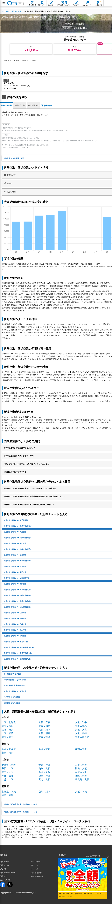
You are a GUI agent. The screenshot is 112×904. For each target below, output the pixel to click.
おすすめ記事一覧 (93, 856)
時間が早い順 (20, 105)
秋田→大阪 (7, 768)
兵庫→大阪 (81, 772)
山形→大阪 (44, 768)
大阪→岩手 (81, 722)
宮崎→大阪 (44, 779)
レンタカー (35, 862)
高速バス (34, 865)
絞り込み (48, 105)
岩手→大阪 (81, 765)
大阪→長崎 (81, 733)
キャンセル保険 (37, 876)
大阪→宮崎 (44, 737)
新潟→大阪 (81, 749)
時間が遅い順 (33, 105)
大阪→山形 (44, 726)
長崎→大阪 (81, 776)
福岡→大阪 (44, 776)
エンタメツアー (6, 880)
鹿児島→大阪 (82, 779)
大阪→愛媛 (7, 733)
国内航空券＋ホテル (8, 873)
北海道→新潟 (9, 791)
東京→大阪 (7, 772)
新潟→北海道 (9, 749)
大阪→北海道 (9, 722)
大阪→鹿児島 (82, 737)
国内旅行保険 (36, 873)
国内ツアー (4, 876)
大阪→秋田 (7, 726)
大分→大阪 (7, 779)
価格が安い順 (6, 105)
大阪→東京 (7, 729)
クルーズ (34, 869)
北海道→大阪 (9, 765)
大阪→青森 (44, 722)
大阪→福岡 (44, 733)
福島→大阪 (81, 768)
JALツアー (4, 869)
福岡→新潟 (7, 795)
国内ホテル (4, 865)
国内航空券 (4, 862)
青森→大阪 (44, 765)
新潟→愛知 (44, 749)
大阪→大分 (7, 737)
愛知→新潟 (44, 791)
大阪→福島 (81, 726)
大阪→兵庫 (81, 729)
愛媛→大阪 (7, 776)
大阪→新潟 (44, 729)
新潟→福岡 (7, 752)
